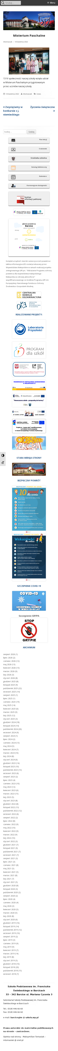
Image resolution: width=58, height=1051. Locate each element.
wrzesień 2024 (9, 732)
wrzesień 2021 (9, 855)
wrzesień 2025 (9, 691)
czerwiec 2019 (9, 943)
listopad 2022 (9, 807)
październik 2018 (10, 970)
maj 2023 (7, 787)
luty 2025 (7, 715)
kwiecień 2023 (9, 790)
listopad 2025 (9, 685)
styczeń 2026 (9, 678)
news (39, 94)
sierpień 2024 (9, 736)
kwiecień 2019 (9, 950)
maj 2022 (7, 827)
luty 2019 (7, 957)
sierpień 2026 (9, 654)
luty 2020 (7, 916)
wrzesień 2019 (9, 933)
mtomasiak (7, 42)
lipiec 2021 (7, 861)
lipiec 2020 (7, 899)
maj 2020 (7, 906)
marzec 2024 (9, 753)
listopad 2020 (9, 889)
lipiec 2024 (7, 739)
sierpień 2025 (9, 695)
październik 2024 (10, 729)
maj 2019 (7, 947)
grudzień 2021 (9, 844)
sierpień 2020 (9, 895)
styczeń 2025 (9, 719)
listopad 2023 (9, 766)
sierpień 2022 (9, 817)
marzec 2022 (9, 834)
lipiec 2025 (7, 698)
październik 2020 (10, 892)
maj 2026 (7, 664)
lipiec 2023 (7, 780)
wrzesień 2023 (9, 773)
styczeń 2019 (9, 960)
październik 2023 (10, 770)
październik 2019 (10, 930)
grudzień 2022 (9, 804)
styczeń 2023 (9, 800)
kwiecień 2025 (9, 708)
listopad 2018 (9, 967)
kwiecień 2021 (9, 872)
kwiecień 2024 (9, 749)
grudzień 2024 (9, 722)
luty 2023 (7, 797)
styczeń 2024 (9, 759)
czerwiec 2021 (9, 865)
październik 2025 (10, 688)
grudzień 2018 (9, 964)
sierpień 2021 (9, 858)
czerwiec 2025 (9, 702)
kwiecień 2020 (9, 909)
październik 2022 (10, 810)
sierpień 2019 (9, 936)
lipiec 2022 (7, 821)
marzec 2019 (9, 953)
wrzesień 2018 (9, 974)
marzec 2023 (9, 793)
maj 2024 (7, 746)
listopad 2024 (9, 725)
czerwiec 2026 (9, 661)
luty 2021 (7, 878)
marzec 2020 (9, 912)
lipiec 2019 (7, 940)
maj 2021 (7, 868)
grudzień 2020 (9, 885)
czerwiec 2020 (9, 902)
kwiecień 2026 (9, 667)
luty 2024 (7, 756)
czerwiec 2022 (9, 824)
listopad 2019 (9, 926)
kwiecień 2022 (9, 831)
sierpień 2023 (9, 776)
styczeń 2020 (9, 919)
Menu (52, 2)
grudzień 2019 (9, 923)
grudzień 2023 (9, 763)
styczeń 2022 (9, 841)
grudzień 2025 (9, 681)
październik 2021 (10, 851)
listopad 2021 (9, 848)
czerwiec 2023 (9, 783)
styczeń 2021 (9, 882)
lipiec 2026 (7, 657)
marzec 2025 (9, 712)
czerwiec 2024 (9, 742)
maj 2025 (7, 705)
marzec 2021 (9, 875)
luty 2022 (7, 838)
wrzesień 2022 (9, 814)
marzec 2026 (9, 671)
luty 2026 (7, 674)
